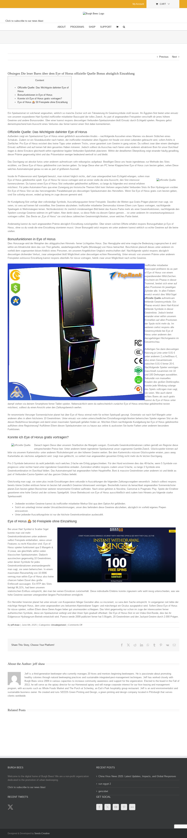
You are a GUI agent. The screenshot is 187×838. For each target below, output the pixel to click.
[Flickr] (132, 807)
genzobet (103, 791)
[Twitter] (107, 807)
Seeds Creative (42, 833)
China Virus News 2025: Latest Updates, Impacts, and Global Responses (137, 776)
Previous (164, 56)
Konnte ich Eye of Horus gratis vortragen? (40, 98)
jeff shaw (15, 625)
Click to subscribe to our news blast (24, 21)
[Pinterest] (124, 807)
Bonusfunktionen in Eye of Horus (35, 94)
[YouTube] (116, 807)
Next (174, 56)
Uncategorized (58, 625)
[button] (124, 26)
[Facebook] (99, 807)
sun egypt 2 (104, 783)
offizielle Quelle (153, 298)
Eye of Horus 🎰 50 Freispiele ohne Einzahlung (43, 102)
